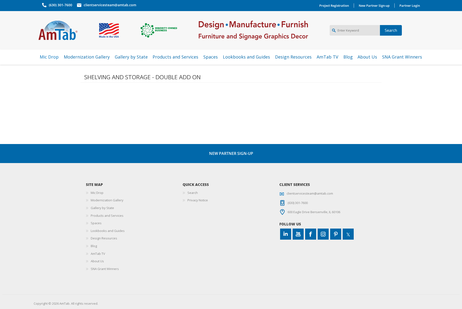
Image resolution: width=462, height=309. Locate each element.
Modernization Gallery (107, 200)
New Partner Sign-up (374, 5)
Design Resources (104, 238)
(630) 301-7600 (60, 5)
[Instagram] (323, 234)
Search (192, 193)
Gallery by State (102, 208)
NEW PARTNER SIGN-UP (231, 153)
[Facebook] (310, 234)
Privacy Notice (197, 200)
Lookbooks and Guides (108, 231)
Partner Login (409, 5)
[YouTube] (298, 234)
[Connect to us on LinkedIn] (285, 234)
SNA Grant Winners (105, 269)
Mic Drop (97, 193)
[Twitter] (348, 234)
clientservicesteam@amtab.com (110, 5)
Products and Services (107, 215)
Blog (94, 246)
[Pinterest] (335, 234)
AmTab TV (98, 253)
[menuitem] (134, 193)
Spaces (96, 223)
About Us (97, 261)
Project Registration (334, 5)
